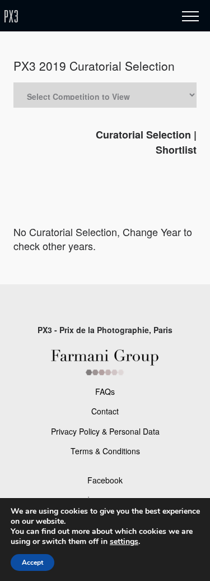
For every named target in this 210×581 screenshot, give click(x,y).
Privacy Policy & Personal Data (105, 431)
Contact (105, 411)
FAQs (105, 391)
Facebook (105, 480)
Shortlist (176, 149)
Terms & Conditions (105, 451)
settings (124, 542)
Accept (32, 562)
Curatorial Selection (143, 134)
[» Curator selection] (77, 16)
